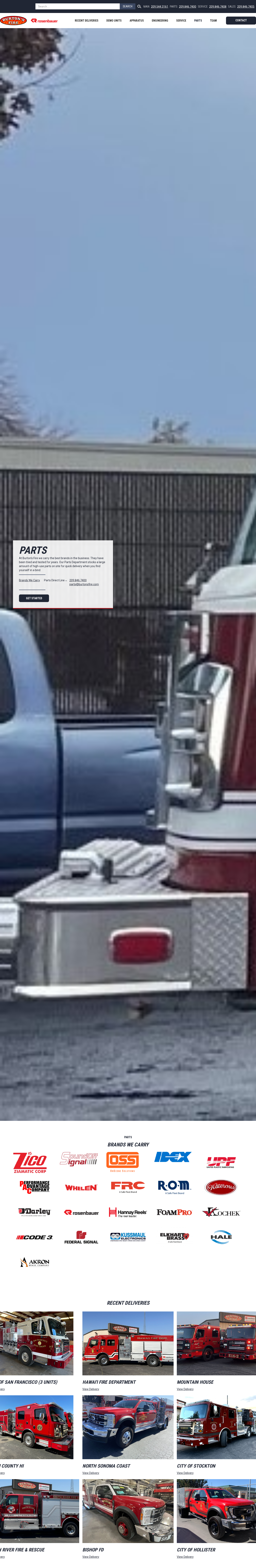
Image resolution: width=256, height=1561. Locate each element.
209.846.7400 (187, 6)
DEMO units (114, 20)
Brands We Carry (29, 580)
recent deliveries (86, 20)
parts (198, 20)
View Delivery (90, 1389)
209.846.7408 (217, 6)
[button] (137, 21)
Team (213, 20)
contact (241, 20)
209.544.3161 (159, 6)
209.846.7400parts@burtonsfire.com (84, 582)
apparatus (137, 20)
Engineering (160, 20)
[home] (31, 20)
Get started (34, 598)
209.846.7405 (245, 6)
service (181, 20)
